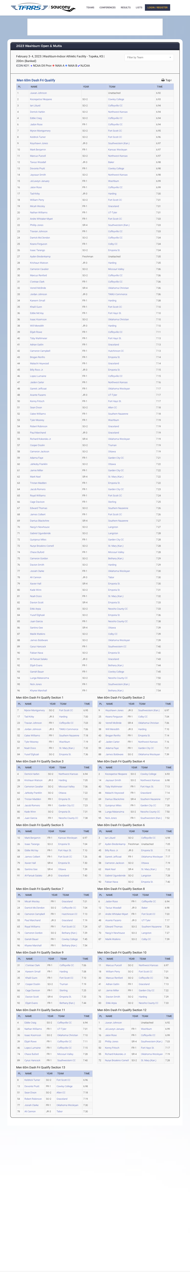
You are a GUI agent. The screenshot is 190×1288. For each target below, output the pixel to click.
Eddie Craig (36, 118)
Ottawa (112, 451)
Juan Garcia (36, 621)
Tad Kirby (35, 193)
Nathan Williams (39, 212)
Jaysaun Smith (38, 174)
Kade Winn (35, 589)
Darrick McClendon (40, 237)
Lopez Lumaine (38, 376)
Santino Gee (36, 627)
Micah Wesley (37, 206)
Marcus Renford (38, 275)
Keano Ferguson (38, 244)
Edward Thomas (38, 508)
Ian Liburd (35, 105)
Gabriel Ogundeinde (40, 533)
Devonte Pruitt (37, 168)
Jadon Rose (36, 124)
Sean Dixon (36, 407)
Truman (112, 445)
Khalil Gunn (36, 306)
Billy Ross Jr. (36, 369)
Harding (112, 193)
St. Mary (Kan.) (115, 476)
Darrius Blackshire (39, 520)
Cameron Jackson (39, 451)
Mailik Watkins (37, 634)
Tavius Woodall (38, 162)
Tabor (111, 577)
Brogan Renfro (37, 357)
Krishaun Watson (39, 262)
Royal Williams (38, 495)
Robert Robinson (38, 426)
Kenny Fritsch (37, 401)
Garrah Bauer (37, 671)
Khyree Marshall (38, 690)
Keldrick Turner (38, 137)
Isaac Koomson (38, 319)
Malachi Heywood (39, 363)
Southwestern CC (117, 646)
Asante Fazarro (38, 395)
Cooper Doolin (37, 445)
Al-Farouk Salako (39, 659)
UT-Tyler (112, 212)
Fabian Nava (36, 652)
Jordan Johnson (38, 294)
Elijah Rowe (36, 332)
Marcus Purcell (38, 155)
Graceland (113, 206)
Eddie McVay (37, 313)
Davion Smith (37, 564)
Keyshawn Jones (39, 143)
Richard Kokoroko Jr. (40, 439)
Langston (113, 527)
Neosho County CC (118, 608)
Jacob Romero (37, 489)
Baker (111, 162)
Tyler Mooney (37, 420)
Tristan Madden (38, 483)
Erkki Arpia (35, 608)
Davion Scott (36, 602)
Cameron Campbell (40, 350)
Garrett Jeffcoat (38, 388)
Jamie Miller (36, 470)
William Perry (37, 200)
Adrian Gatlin (36, 344)
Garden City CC (116, 457)
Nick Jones (36, 684)
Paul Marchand (38, 432)
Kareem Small (37, 300)
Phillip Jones (36, 225)
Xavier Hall (35, 583)
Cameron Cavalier (39, 269)
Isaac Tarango (37, 250)
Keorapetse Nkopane (41, 99)
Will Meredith (37, 325)
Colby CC (112, 244)
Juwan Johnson (38, 93)
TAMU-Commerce (117, 294)
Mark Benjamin (38, 149)
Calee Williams (38, 413)
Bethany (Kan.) (115, 558)
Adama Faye (36, 457)
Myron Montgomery (40, 130)
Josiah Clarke (37, 571)
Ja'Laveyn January (39, 181)
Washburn (113, 181)
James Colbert (37, 514)
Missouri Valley (116, 269)
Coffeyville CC (115, 105)
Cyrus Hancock (38, 646)
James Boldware (39, 640)
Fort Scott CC (115, 130)
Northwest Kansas (118, 111)
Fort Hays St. (115, 313)
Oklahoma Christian (118, 288)
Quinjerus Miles (38, 539)
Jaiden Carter (37, 382)
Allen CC (112, 407)
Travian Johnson (39, 231)
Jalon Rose (36, 187)
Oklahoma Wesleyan (119, 388)
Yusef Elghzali (37, 615)
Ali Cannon (35, 577)
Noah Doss (36, 596)
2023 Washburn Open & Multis (39, 46)
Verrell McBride (38, 288)
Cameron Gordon (39, 558)
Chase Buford (37, 552)
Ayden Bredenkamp (40, 256)
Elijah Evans (36, 665)
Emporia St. (114, 250)
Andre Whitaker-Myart (41, 218)
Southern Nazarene (118, 413)
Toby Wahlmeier (38, 338)
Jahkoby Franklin (39, 464)
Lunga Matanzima (39, 678)
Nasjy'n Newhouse (40, 527)
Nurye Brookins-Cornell (42, 545)
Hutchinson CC (116, 350)
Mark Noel (35, 476)
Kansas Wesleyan (117, 149)
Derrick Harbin (37, 111)
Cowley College (116, 99)
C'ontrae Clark (37, 281)
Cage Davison (37, 501)
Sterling (112, 501)
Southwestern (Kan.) (119, 143)
